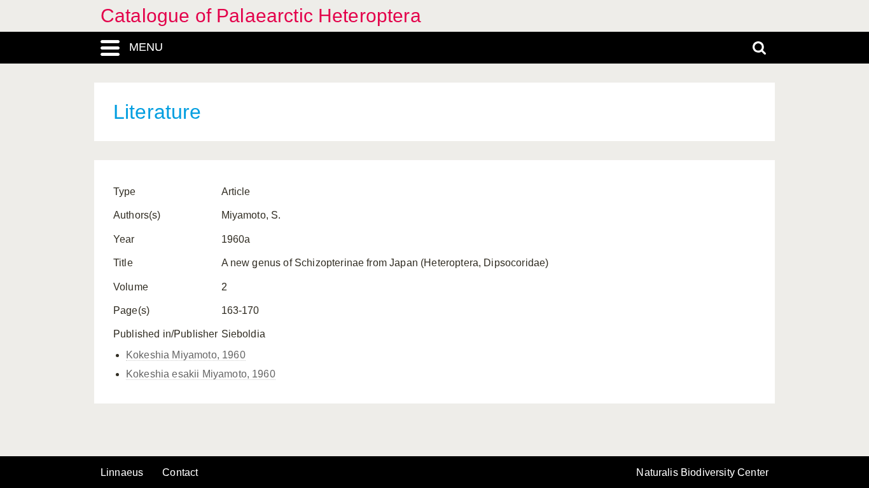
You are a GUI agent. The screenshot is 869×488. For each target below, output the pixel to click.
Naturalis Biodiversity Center (702, 473)
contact (180, 472)
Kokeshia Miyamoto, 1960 (186, 354)
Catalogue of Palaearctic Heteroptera (261, 15)
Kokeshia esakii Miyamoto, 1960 (200, 374)
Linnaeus (122, 473)
